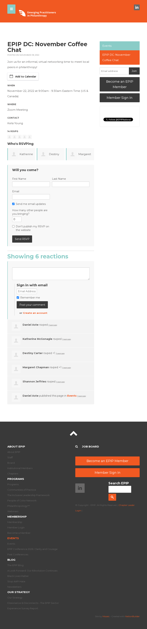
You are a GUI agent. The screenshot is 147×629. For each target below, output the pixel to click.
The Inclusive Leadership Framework (28, 495)
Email (15, 191)
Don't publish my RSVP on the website (32, 228)
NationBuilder (132, 616)
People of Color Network (22, 500)
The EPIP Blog (15, 565)
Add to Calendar (25, 76)
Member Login (16, 527)
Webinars (12, 511)
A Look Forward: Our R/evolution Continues (32, 570)
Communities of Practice (21, 489)
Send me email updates (31, 204)
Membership (17, 516)
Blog (11, 559)
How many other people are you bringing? (30, 212)
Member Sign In (119, 98)
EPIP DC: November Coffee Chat (116, 57)
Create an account (35, 312)
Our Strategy (18, 592)
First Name (19, 178)
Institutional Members (19, 468)
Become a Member (18, 532)
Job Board (90, 446)
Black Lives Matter (18, 576)
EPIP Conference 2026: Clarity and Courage (32, 549)
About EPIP (16, 446)
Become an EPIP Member (119, 84)
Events (72, 395)
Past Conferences (17, 554)
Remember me (30, 297)
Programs (15, 479)
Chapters (12, 473)
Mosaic (106, 616)
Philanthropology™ (18, 505)
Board (11, 462)
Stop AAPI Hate (16, 581)
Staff (10, 457)
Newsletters (14, 586)
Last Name (59, 178)
